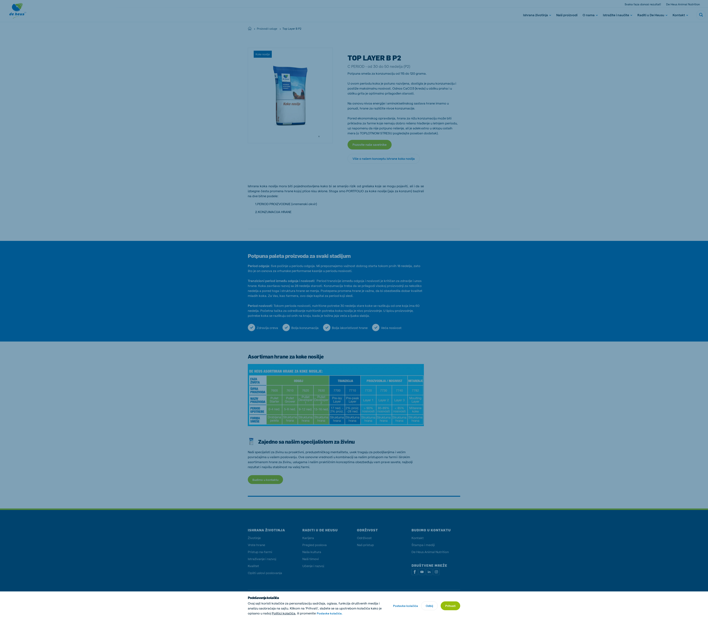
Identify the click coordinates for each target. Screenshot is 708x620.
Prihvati (450, 605)
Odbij (429, 605)
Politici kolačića (283, 613)
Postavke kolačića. (329, 613)
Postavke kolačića (405, 605)
